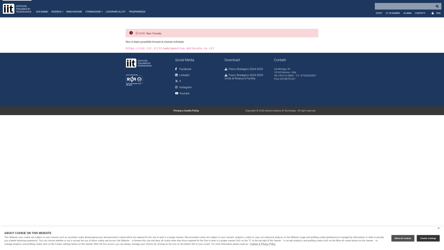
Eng (438, 13)
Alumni (407, 13)
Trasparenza (137, 11)
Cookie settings (428, 238)
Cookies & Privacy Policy (263, 244)
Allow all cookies (402, 238)
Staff (379, 13)
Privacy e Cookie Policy (186, 110)
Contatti (420, 13)
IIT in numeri (393, 13)
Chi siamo (42, 11)
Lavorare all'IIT (115, 11)
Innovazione (74, 11)
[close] (438, 228)
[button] (57, 8)
